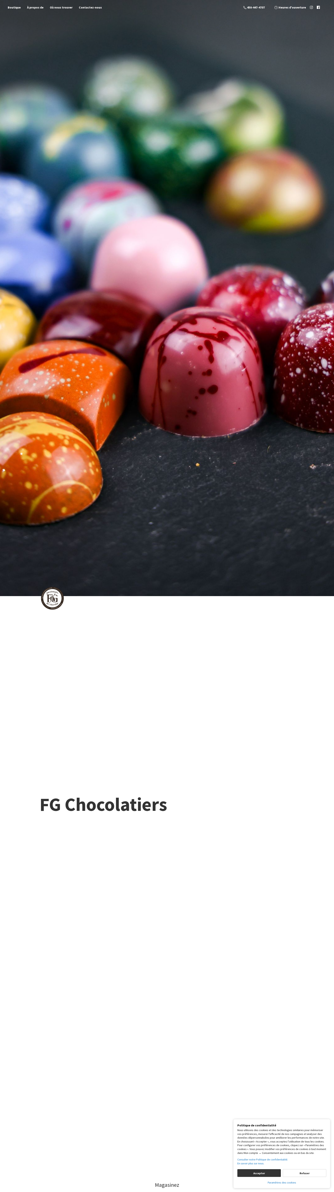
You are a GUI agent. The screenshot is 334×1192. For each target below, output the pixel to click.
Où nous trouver (61, 7)
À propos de (35, 7)
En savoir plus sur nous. (250, 1163)
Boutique (14, 7)
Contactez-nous (90, 7)
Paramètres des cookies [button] (282, 1182)
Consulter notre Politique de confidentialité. (262, 1159)
